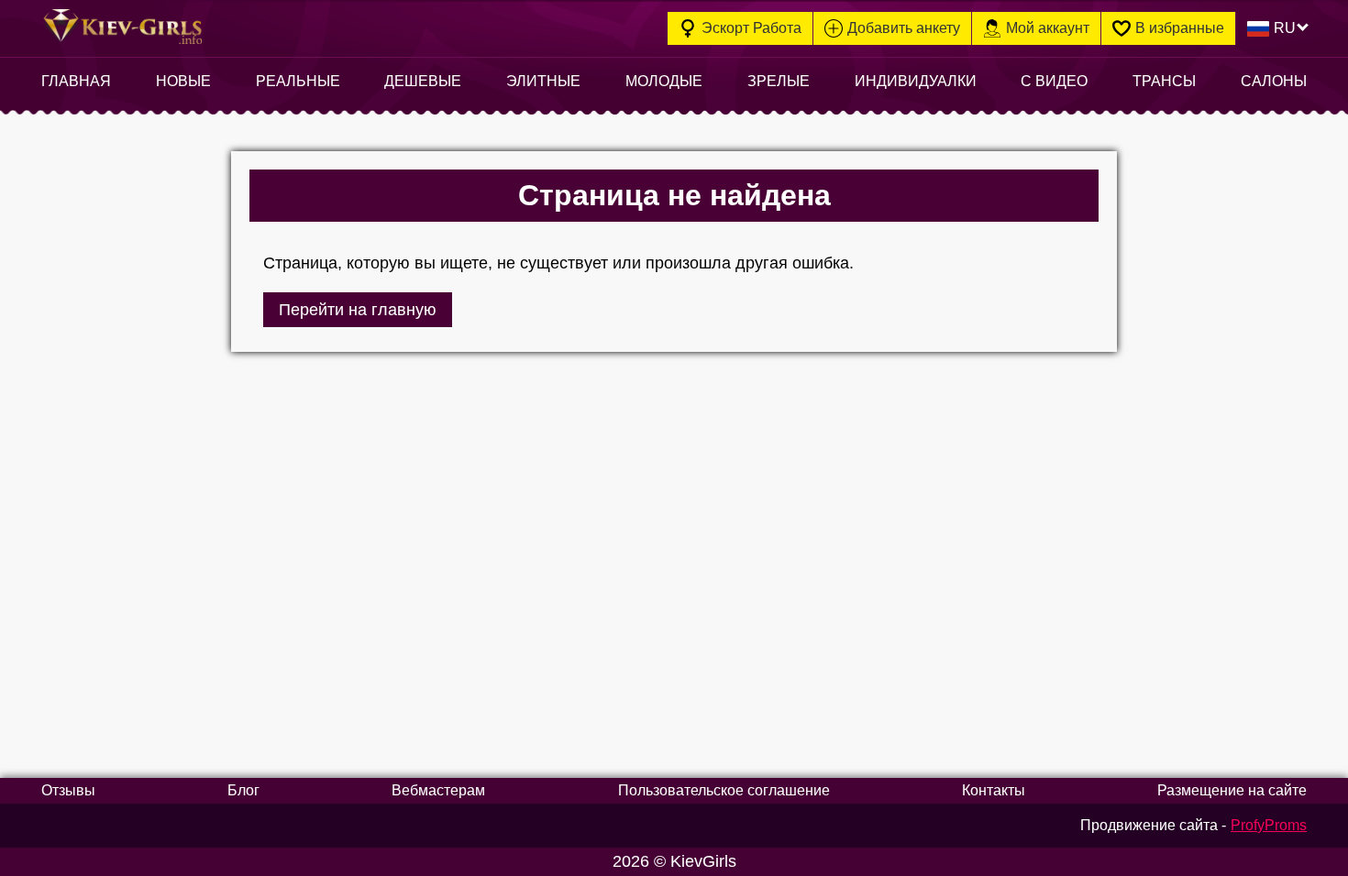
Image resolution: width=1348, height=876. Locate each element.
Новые (183, 81)
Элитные (543, 81)
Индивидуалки (916, 81)
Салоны (1274, 81)
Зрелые (778, 81)
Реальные (298, 81)
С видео (1054, 81)
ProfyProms (1269, 825)
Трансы (1164, 81)
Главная (76, 81)
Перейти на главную (357, 310)
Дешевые (422, 81)
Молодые (663, 81)
